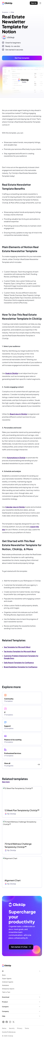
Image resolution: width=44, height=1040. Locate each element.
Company (5, 1011)
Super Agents (6, 978)
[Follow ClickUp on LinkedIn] (3, 1022)
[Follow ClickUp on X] (13, 1022)
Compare (5, 1006)
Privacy (19, 1028)
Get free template (22, 58)
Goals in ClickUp (11, 373)
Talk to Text (6, 992)
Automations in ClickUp (16, 458)
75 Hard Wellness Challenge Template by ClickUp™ (18, 845)
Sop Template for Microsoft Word (17, 647)
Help (3, 1016)
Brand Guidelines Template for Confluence (20, 667)
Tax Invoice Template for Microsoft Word (20, 651)
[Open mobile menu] (40, 3)
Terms (27, 1028)
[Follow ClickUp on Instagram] (10, 1022)
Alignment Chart (13, 880)
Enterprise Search (8, 989)
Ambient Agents (7, 982)
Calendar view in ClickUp (15, 507)
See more (6, 782)
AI (2, 971)
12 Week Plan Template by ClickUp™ (22, 810)
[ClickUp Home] (7, 3)
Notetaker (5, 985)
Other (12, 12)
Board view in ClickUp (18, 414)
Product (5, 1002)
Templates (5, 12)
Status (4, 1028)
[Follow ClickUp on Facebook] (6, 1022)
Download (5, 997)
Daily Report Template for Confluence (19, 662)
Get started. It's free (19, 947)
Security (12, 1028)
